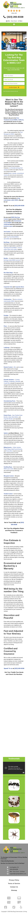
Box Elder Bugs (8, 272)
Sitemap (14, 890)
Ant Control (7, 231)
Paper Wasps (7, 449)
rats (20, 367)
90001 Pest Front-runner (14, 105)
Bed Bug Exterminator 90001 (14, 110)
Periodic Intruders (9, 379)
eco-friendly (12, 168)
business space (8, 226)
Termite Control (8, 493)
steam (9, 173)
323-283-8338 (15, 69)
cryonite (14, 173)
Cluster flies (7, 383)
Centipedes (12, 381)
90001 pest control (9, 468)
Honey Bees (9, 451)
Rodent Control (8, 367)
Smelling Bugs (8, 467)
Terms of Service (14, 883)
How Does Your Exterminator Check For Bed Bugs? (12, 863)
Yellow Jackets (17, 447)
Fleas (5, 326)
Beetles (6, 258)
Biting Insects (7, 447)
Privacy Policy (14, 880)
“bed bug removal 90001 (10, 247)
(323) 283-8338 (19, 205)
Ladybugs (6, 347)
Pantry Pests (7, 415)
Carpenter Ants (8, 287)
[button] (14, 24)
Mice (15, 367)
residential (7, 224)
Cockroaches (7, 299)
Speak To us (8, 668)
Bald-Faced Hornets (16, 449)
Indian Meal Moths (13, 417)
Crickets (17, 379)
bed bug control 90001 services (12, 260)
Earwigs (6, 315)
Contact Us (14, 887)
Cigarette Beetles (8, 418)
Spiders (6, 433)
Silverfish (17, 381)
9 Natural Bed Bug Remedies (7, 861)
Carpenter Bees (19, 287)
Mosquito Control (9, 476)
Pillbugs (6, 381)
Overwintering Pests (9, 401)
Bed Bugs (6, 242)
